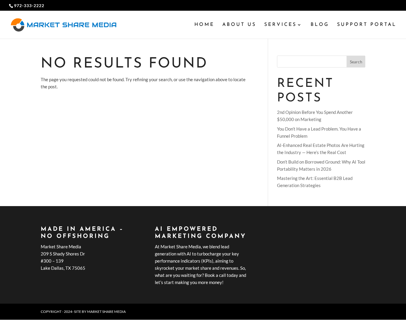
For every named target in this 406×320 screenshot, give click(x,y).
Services (280, 25)
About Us (239, 25)
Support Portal (366, 25)
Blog (320, 25)
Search (356, 61)
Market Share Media (106, 311)
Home (204, 25)
